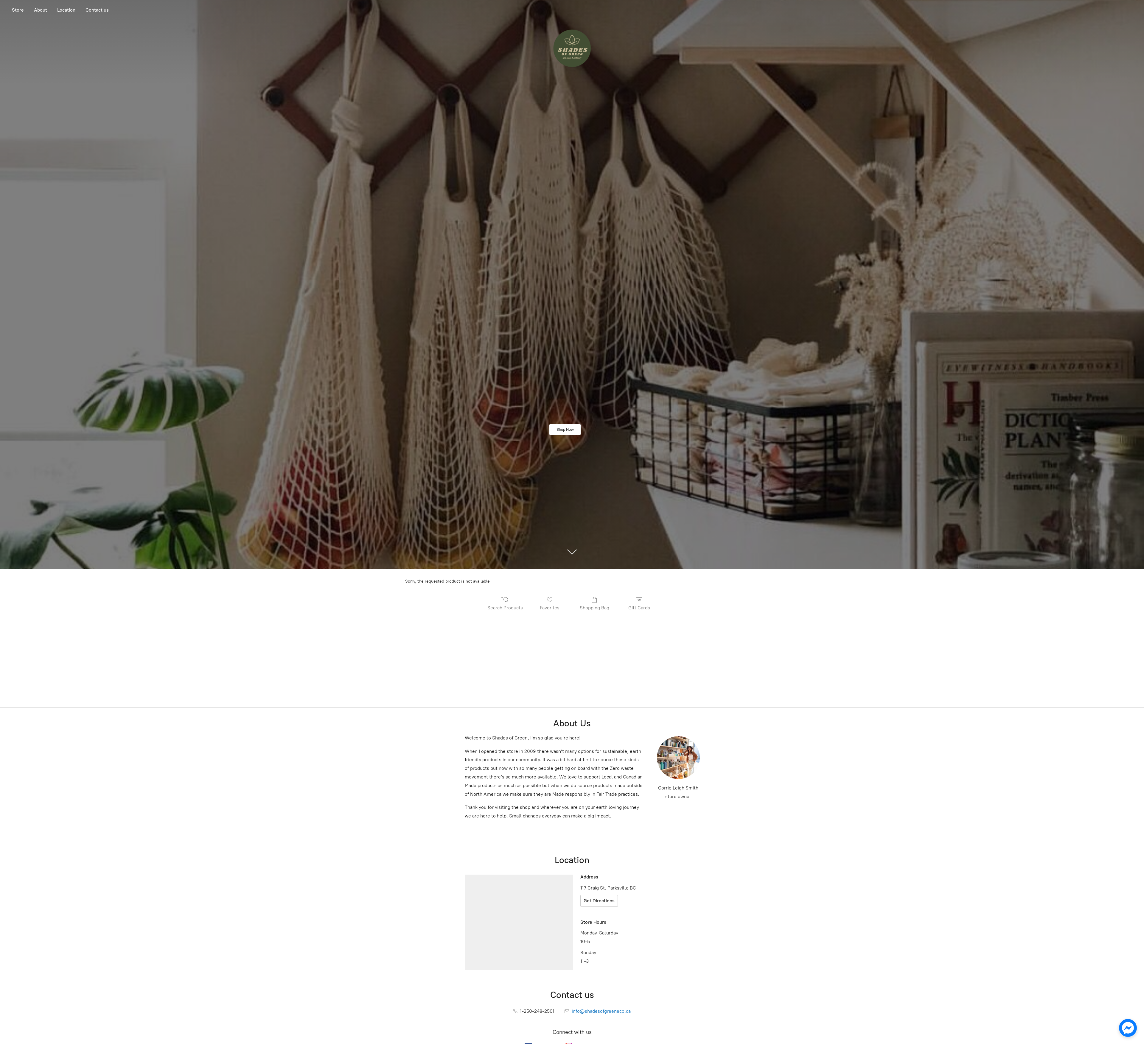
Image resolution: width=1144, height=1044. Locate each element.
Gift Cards (639, 608)
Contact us (97, 10)
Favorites (549, 608)
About (40, 10)
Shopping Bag (594, 608)
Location (66, 10)
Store (18, 10)
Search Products (505, 608)
